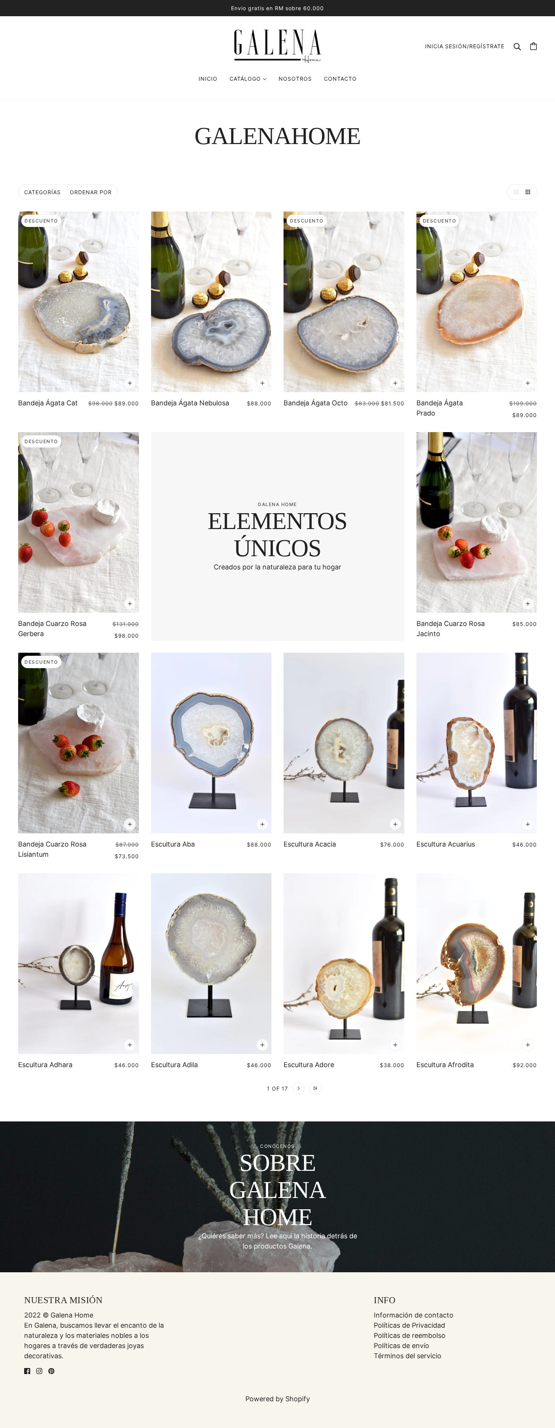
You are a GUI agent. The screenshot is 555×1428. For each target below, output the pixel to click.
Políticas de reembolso (410, 1335)
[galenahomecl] (277, 45)
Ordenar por (91, 192)
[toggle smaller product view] (529, 191)
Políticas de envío (401, 1346)
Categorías (42, 192)
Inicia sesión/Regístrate (464, 46)
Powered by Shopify (277, 1399)
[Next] (299, 1088)
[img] (27, 1370)
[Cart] (533, 46)
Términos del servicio (407, 1356)
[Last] (315, 1088)
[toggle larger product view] (514, 191)
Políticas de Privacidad (409, 1325)
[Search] (517, 46)
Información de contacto (413, 1315)
